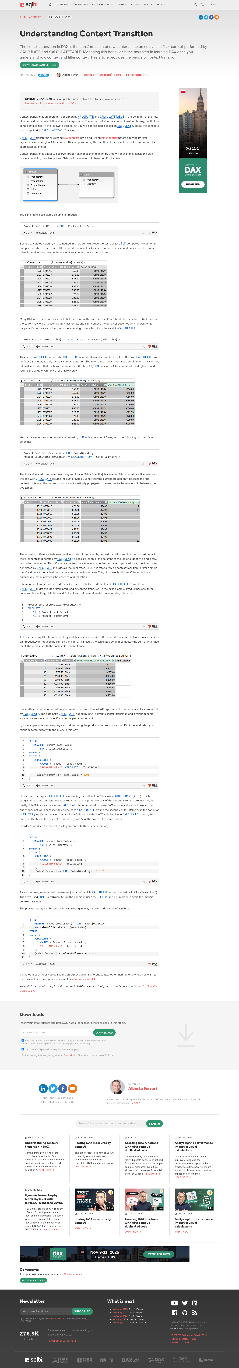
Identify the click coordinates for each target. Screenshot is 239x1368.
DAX (118, 75)
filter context (110, 138)
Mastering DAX (120, 1309)
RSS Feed (195, 1313)
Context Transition (97, 75)
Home (51, 4)
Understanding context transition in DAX (41, 1145)
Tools (148, 4)
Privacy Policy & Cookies (187, 1335)
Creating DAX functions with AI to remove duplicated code (141, 1146)
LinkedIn (201, 17)
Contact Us (178, 1342)
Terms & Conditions (183, 1339)
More (137, 1103)
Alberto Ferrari (70, 74)
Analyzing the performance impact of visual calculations (194, 1146)
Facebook (211, 17)
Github (185, 1313)
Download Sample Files (39, 64)
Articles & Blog (103, 4)
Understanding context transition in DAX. (51, 103)
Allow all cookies (33, 1280)
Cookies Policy (73, 1274)
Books (135, 4)
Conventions (47, 233)
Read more (45, 1170)
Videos (122, 4)
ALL (22, 637)
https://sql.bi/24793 (60, 17)
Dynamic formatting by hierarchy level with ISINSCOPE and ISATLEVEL (44, 1198)
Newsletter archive (60, 1341)
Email (216, 17)
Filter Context (136, 75)
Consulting (80, 4)
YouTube (175, 1303)
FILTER (28, 814)
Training (62, 4)
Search (195, 4)
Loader (173, 1328)
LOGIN (213, 4)
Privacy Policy (70, 1055)
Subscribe (82, 1311)
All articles (32, 17)
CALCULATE (86, 116)
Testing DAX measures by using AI (93, 1145)
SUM (123, 243)
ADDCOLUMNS (123, 796)
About (160, 4)
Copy (29, 233)
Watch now (81, 1228)
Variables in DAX (84, 979)
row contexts (71, 138)
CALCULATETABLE (112, 116)
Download (104, 1032)
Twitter (206, 17)
